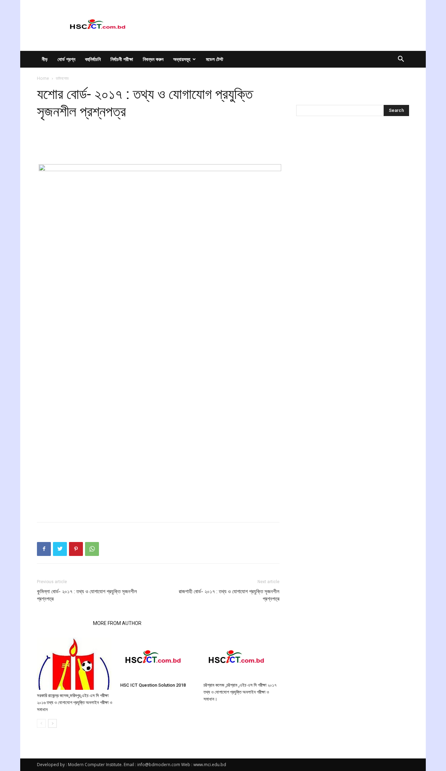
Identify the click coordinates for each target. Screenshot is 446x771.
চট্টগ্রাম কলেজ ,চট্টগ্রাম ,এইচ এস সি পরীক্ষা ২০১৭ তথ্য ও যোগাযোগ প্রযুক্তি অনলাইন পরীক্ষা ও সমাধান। (240, 692)
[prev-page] (41, 723)
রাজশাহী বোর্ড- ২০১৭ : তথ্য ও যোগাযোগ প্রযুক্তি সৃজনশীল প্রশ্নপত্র (229, 595)
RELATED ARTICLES (63, 623)
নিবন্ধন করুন (153, 59)
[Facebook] (44, 549)
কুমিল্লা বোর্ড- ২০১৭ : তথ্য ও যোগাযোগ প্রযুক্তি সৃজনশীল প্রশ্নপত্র (87, 595)
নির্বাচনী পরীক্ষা (121, 59)
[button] (400, 59)
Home (43, 78)
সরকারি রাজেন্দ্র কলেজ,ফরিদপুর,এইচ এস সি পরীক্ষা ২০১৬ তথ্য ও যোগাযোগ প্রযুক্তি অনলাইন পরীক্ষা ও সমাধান (74, 702)
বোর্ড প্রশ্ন (66, 59)
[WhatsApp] (92, 549)
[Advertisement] (158, 146)
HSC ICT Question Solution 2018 (153, 685)
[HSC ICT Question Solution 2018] (158, 658)
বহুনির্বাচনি (93, 59)
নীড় (45, 59)
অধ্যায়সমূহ (181, 59)
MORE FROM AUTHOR (117, 623)
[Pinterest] (76, 549)
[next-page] (52, 723)
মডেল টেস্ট (214, 59)
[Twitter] (60, 549)
